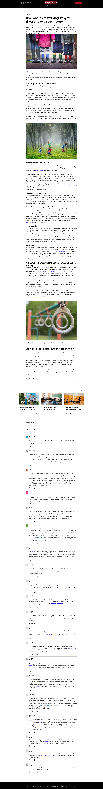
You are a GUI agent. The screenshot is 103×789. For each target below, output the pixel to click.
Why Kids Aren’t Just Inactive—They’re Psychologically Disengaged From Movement (49, 408)
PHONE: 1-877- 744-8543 (31, 786)
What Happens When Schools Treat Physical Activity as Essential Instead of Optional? (27, 408)
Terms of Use (46, 785)
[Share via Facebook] (26, 378)
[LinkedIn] (30, 3)
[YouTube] (21, 3)
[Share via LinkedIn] (33, 378)
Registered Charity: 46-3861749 (69, 786)
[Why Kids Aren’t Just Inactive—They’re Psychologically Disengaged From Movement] (51, 399)
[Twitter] (28, 3)
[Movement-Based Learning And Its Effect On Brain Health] (74, 399)
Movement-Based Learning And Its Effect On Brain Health (73, 408)
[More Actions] (76, 437)
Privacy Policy (53, 785)
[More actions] (76, 14)
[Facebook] (23, 3)
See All (82, 390)
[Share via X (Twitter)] (29, 378)
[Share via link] (36, 378)
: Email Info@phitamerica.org (63, 785)
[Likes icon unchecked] (30, 446)
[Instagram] (26, 3)
